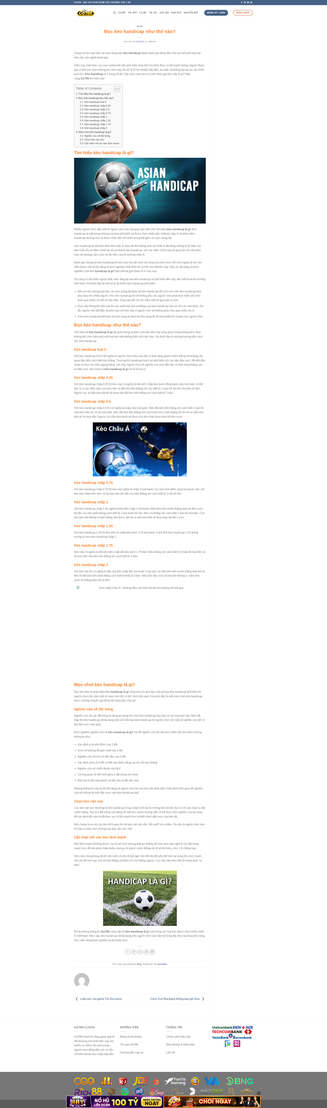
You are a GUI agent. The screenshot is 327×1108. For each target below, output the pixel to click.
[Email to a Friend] (140, 952)
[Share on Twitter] (134, 952)
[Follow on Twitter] (248, 2)
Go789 (121, 12)
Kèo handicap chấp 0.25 (97, 105)
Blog (140, 26)
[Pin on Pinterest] (146, 952)
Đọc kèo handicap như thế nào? (96, 98)
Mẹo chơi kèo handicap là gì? (95, 132)
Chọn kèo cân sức (94, 139)
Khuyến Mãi (191, 12)
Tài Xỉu (153, 12)
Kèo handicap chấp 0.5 (96, 109)
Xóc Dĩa (164, 12)
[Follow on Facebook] (241, 2)
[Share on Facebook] (127, 952)
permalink (162, 964)
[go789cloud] (91, 12)
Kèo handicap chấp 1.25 (97, 120)
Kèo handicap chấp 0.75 (97, 113)
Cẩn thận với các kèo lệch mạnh (101, 143)
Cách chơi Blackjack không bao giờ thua (175, 999)
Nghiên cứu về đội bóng (97, 136)
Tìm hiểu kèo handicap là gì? (94, 93)
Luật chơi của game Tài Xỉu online (101, 999)
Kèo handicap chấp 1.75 (97, 124)
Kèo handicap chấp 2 (95, 128)
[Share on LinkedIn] (152, 952)
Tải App (132, 12)
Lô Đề (142, 12)
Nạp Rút (176, 12)
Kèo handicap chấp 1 (95, 117)
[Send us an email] (251, 2)
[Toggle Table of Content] (115, 89)
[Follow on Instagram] (245, 2)
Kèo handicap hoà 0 (95, 102)
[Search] (114, 13)
